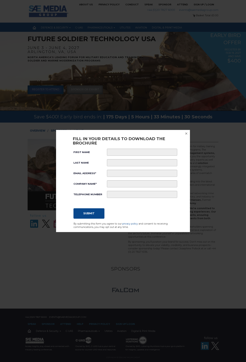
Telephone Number (87, 194)
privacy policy (130, 223)
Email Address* (84, 173)
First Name (81, 152)
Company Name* (85, 183)
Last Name (81, 162)
